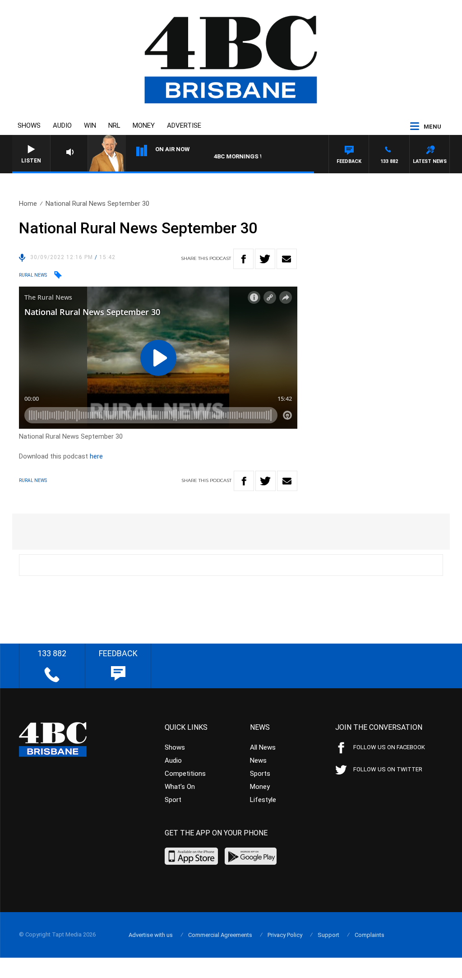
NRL (114, 125)
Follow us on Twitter (387, 769)
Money (144, 125)
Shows (29, 125)
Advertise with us (151, 935)
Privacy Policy (285, 935)
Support (328, 935)
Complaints (369, 935)
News (258, 760)
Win (90, 125)
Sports (260, 773)
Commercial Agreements (220, 935)
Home (28, 203)
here (96, 456)
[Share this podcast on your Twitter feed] (265, 259)
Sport (173, 800)
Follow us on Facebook (389, 747)
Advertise (184, 125)
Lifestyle (263, 800)
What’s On (180, 787)
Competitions (185, 773)
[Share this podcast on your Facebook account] (243, 259)
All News (263, 747)
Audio (62, 125)
